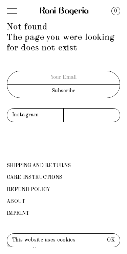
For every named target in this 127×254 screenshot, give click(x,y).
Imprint (18, 213)
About (16, 201)
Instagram (25, 115)
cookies (66, 240)
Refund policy (28, 189)
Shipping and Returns (39, 165)
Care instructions (34, 177)
